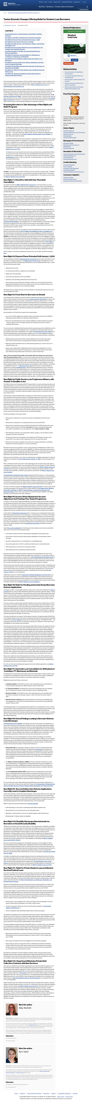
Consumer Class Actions (70, 179)
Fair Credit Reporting (69, 165)
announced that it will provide (38, 299)
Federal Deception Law (69, 155)
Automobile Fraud (68, 157)
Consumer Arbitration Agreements (72, 181)
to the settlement (17, 619)
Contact (50, 2)
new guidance (50, 241)
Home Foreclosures (68, 148)
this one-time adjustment (14, 528)
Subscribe (74, 60)
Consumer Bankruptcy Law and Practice (74, 132)
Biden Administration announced (26, 185)
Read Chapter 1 (68, 63)
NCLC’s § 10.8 (42, 865)
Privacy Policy (69, 1096)
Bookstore (50, 7)
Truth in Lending (67, 166)
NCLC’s (38, 84)
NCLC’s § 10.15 (15, 176)
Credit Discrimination (69, 170)
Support (53, 1093)
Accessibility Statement (67, 2)
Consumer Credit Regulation (71, 168)
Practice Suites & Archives (64, 7)
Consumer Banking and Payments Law (73, 172)
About (46, 2)
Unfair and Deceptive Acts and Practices (74, 154)
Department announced (20, 513)
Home (5, 12)
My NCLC (42, 7)
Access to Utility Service (69, 137)
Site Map (75, 1093)
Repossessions (67, 136)
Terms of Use (60, 1096)
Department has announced (28, 259)
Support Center (57, 2)
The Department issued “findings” (13, 723)
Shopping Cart (77, 2)
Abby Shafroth (8, 25)
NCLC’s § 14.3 (29, 986)
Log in (84, 2)
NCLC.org (41, 2)
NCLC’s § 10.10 (32, 486)
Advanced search (83, 9)
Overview (66, 60)
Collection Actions (68, 177)
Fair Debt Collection (68, 130)
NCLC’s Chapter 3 (29, 581)
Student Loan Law (33, 1024)
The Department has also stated (42, 331)
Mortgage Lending (68, 143)
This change (22, 973)
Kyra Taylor (13, 25)
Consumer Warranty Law (70, 159)
